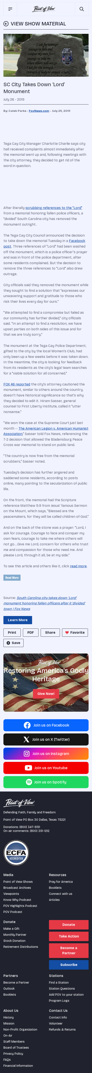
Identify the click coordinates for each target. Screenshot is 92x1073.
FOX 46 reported (16, 384)
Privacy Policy (13, 1054)
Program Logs (59, 1001)
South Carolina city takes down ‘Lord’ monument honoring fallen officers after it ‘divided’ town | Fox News (44, 603)
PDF (30, 632)
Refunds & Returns (62, 1029)
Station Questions (62, 988)
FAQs (7, 1060)
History (8, 1017)
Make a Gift (11, 929)
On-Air (7, 1035)
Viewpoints (11, 894)
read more (78, 566)
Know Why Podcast (17, 900)
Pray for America (61, 882)
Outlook (9, 988)
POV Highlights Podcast (20, 906)
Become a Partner (68, 950)
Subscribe (68, 965)
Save (16, 643)
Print (12, 632)
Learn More (18, 620)
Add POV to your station (66, 995)
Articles (54, 900)
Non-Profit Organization (20, 1029)
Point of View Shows (18, 882)
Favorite (77, 632)
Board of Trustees (16, 1048)
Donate (68, 925)
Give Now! (46, 694)
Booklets (55, 888)
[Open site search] (82, 9)
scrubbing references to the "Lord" (53, 208)
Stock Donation (14, 941)
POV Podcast (12, 912)
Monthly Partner (14, 935)
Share (50, 632)
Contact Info (58, 1017)
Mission (8, 1023)
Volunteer (55, 1023)
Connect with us (60, 894)
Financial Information (18, 1066)
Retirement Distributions (20, 947)
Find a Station (59, 982)
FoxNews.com (39, 111)
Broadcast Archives (17, 888)
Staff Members (14, 1041)
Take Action (69, 936)
